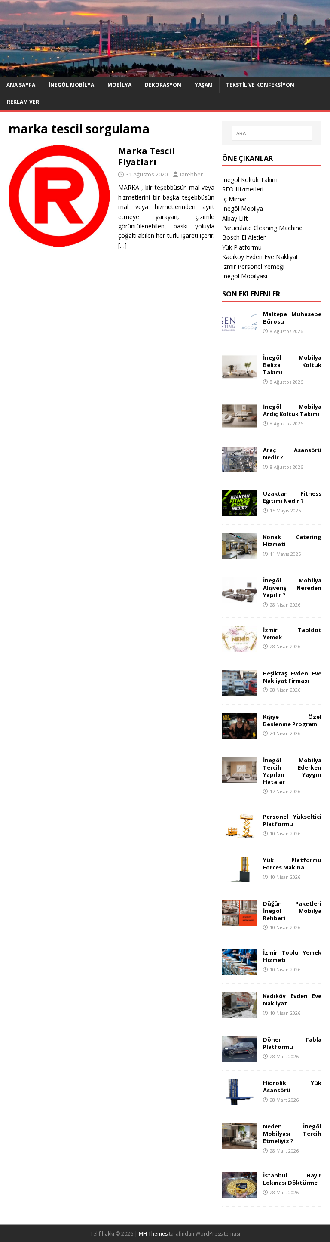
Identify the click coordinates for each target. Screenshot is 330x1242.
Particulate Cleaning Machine (262, 228)
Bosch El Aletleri (244, 237)
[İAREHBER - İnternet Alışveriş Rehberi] (165, 71)
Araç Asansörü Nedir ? (292, 453)
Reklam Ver (23, 101)
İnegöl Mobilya (71, 85)
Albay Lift (235, 218)
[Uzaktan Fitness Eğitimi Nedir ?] (239, 511)
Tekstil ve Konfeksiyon (260, 85)
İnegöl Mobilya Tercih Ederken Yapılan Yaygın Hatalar (292, 771)
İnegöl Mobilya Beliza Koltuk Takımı (292, 365)
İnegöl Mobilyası (244, 276)
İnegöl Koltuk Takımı (250, 180)
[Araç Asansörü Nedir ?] (239, 467)
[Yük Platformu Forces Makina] (239, 877)
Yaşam (204, 85)
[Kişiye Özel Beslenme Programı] (239, 734)
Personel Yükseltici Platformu (292, 820)
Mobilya (119, 85)
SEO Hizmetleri (242, 189)
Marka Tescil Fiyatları (146, 156)
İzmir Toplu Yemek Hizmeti (292, 956)
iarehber (191, 174)
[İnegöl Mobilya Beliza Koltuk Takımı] (239, 375)
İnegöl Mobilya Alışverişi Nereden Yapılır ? (292, 587)
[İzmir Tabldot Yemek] (239, 647)
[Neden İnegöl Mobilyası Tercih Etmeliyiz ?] (239, 1144)
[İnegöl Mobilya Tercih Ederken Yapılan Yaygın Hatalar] (239, 777)
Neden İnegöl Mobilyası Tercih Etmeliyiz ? (292, 1133)
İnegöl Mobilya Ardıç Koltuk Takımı (292, 410)
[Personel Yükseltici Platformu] (239, 833)
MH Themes (153, 1233)
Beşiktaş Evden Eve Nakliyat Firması (292, 676)
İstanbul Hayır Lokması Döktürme (292, 1179)
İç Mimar (234, 199)
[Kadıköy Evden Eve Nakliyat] (239, 1013)
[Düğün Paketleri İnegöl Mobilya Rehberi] (239, 920)
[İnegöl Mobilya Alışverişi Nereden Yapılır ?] (239, 598)
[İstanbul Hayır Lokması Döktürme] (239, 1193)
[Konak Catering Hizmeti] (239, 554)
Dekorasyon (163, 85)
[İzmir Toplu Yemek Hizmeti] (239, 970)
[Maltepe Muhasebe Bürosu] (239, 331)
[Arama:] (271, 133)
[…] (122, 245)
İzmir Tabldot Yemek (292, 633)
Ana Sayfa (20, 85)
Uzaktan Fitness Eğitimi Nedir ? (292, 497)
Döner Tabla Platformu (292, 1043)
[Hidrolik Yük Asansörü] (239, 1100)
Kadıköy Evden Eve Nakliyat (260, 257)
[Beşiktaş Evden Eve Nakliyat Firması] (239, 690)
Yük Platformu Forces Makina (292, 863)
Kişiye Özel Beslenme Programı (292, 720)
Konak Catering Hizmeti (292, 540)
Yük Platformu (242, 247)
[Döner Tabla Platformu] (239, 1057)
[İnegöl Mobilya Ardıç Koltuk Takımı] (239, 424)
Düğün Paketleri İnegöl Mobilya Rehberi (292, 911)
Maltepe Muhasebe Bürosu (292, 317)
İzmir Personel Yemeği (253, 266)
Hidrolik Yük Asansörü (292, 1086)
